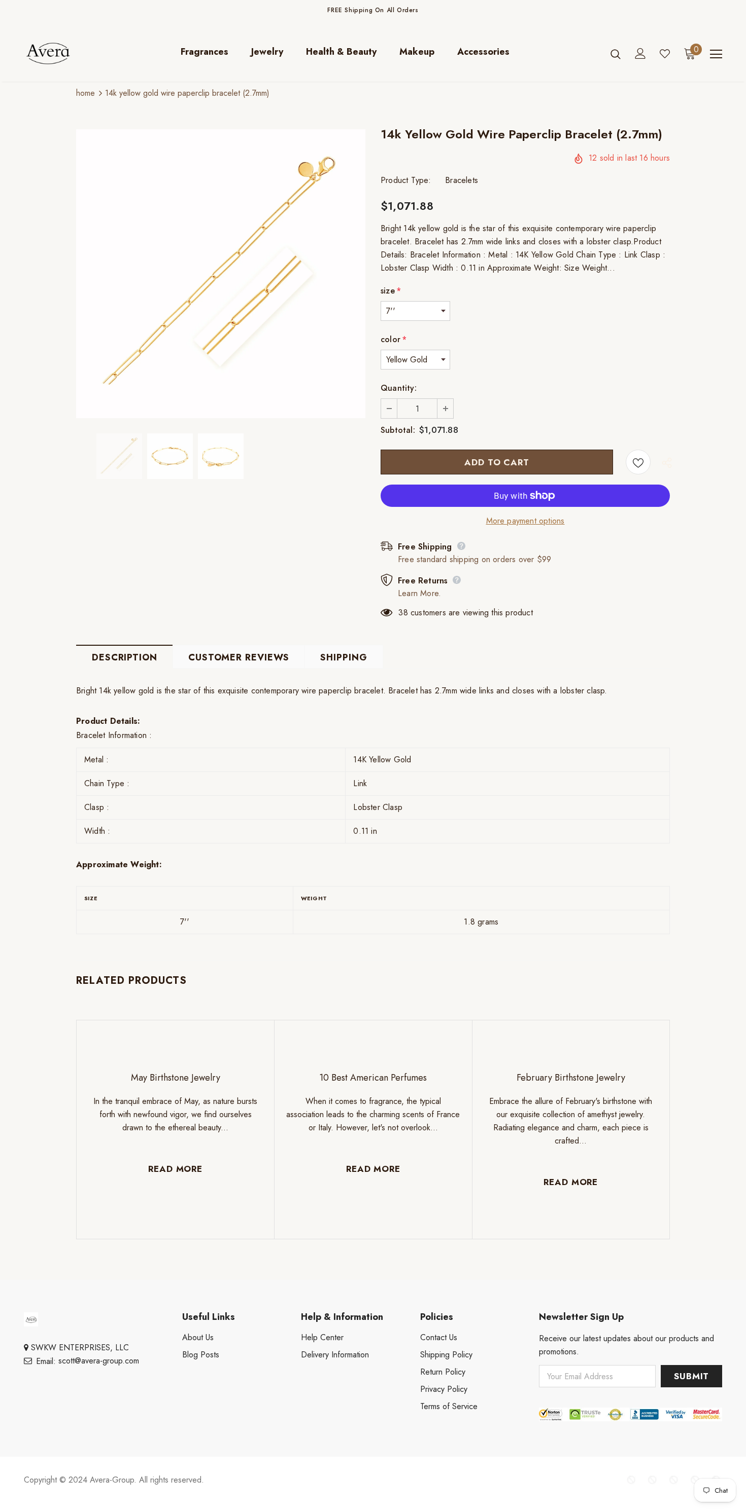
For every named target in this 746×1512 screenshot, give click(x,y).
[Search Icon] (616, 54)
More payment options (525, 521)
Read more (175, 1169)
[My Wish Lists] (665, 54)
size (391, 291)
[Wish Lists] (638, 462)
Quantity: (399, 388)
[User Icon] (640, 53)
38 (403, 612)
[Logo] (55, 53)
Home (85, 93)
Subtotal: (398, 430)
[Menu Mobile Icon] (716, 54)
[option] (220, 273)
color (393, 339)
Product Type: (406, 180)
